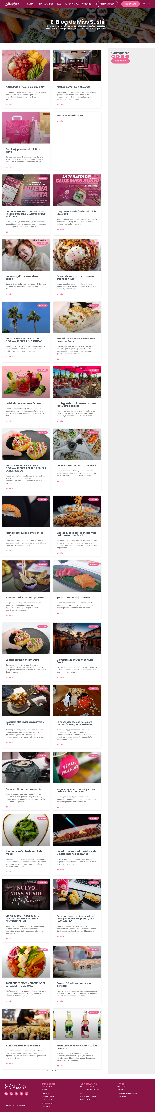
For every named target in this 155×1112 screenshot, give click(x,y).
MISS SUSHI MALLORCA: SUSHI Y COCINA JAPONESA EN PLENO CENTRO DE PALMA (22, 918)
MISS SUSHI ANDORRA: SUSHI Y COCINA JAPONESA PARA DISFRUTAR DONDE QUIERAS (26, 468)
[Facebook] (11, 1094)
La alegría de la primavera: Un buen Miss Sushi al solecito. (76, 404)
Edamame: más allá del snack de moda (24, 852)
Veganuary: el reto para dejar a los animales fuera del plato (76, 790)
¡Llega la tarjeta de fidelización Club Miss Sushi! (76, 213)
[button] (113, 56)
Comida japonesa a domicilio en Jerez (23, 150)
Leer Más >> (10, 105)
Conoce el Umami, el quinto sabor (24, 789)
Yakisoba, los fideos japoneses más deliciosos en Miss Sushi (76, 534)
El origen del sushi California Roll (23, 1045)
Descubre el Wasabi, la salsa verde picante (25, 723)
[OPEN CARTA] (35, 4)
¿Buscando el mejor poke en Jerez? (25, 87)
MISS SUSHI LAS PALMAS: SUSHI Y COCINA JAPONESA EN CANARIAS (24, 340)
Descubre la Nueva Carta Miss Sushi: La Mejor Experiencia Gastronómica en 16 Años (25, 214)
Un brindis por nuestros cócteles (23, 403)
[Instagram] (6, 1094)
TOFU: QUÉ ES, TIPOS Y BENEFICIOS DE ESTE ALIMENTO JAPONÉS (25, 984)
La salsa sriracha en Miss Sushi (22, 659)
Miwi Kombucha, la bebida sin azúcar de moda (77, 1047)
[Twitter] (16, 1094)
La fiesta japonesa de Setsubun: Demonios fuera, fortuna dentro (74, 723)
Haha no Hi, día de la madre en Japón (22, 277)
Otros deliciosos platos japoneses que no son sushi (75, 277)
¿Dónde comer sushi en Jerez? (73, 87)
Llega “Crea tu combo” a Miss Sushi (76, 465)
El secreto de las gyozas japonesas (25, 597)
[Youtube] (21, 1094)
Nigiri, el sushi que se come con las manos (24, 534)
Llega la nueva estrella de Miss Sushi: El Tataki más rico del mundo (77, 852)
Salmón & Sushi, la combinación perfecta (74, 984)
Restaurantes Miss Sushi (70, 115)
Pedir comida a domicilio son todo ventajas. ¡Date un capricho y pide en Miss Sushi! (75, 918)
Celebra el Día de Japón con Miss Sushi (75, 661)
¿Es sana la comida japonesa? (73, 597)
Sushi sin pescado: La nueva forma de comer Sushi (76, 340)
